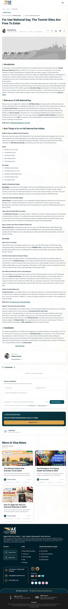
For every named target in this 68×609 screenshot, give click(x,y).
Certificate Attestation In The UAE (20, 123)
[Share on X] (52, 31)
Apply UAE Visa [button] (19, 346)
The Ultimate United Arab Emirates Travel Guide (14, 469)
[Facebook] (32, 583)
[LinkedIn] (39, 583)
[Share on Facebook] (48, 31)
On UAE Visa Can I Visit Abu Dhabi (20, 302)
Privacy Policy (32, 405)
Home (3, 9)
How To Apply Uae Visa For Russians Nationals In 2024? (15, 506)
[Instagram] (46, 583)
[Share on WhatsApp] (60, 31)
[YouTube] (43, 583)
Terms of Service (42, 405)
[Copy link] (64, 31)
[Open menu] (62, 2)
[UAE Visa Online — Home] (7, 3)
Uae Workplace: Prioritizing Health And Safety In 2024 (48, 469)
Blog (8, 9)
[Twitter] (36, 583)
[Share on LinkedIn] (56, 31)
